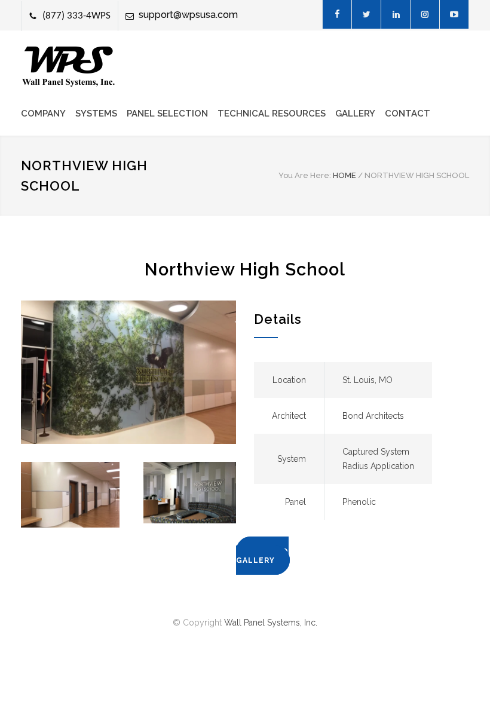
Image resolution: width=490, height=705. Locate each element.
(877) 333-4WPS (76, 16)
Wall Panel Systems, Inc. (270, 622)
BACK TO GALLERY (262, 556)
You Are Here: (304, 175)
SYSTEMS (96, 113)
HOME (344, 175)
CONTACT (407, 113)
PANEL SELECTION (167, 113)
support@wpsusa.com (188, 14)
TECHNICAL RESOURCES (272, 113)
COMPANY (43, 113)
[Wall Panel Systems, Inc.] (69, 66)
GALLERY (355, 113)
